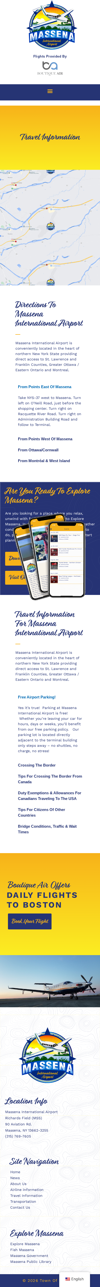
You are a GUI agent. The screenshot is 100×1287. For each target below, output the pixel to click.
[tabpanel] (50, 413)
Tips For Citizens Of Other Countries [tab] (41, 812)
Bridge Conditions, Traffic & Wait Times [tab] (47, 829)
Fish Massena (22, 1250)
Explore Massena (25, 1244)
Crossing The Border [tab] (37, 765)
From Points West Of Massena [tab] (45, 439)
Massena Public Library (30, 1262)
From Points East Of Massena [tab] (44, 387)
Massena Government (29, 1256)
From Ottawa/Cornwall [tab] (38, 450)
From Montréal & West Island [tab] (44, 461)
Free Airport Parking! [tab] (37, 697)
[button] (50, 91)
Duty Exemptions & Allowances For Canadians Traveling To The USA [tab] (49, 796)
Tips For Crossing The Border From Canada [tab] (50, 779)
